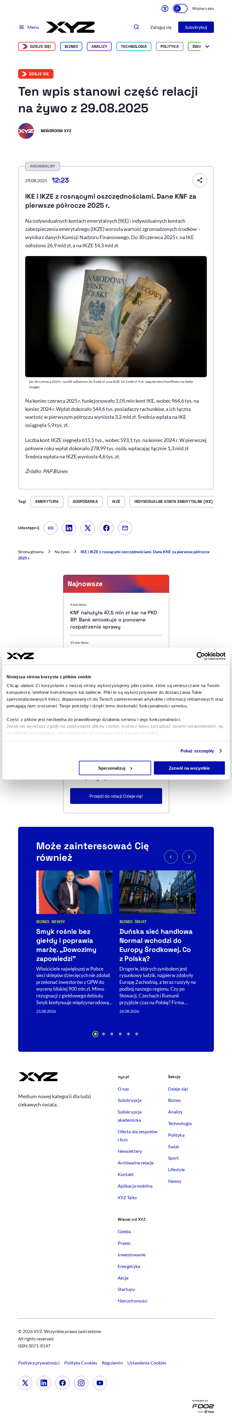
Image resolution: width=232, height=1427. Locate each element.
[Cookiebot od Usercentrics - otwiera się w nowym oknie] (200, 656)
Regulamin (112, 1362)
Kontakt (126, 1174)
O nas (123, 1088)
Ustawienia (146, 1362)
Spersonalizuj (111, 767)
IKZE (116, 501)
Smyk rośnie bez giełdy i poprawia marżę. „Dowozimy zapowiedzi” (66, 945)
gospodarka (85, 501)
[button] (95, 1034)
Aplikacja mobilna (135, 1185)
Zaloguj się (160, 27)
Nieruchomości (132, 1300)
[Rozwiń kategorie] (207, 46)
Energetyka (129, 1266)
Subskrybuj (196, 27)
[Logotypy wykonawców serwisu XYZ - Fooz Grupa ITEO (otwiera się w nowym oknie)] (203, 1408)
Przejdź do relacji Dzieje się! (116, 796)
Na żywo (62, 551)
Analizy (99, 46)
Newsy (58, 921)
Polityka (169, 46)
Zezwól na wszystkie (189, 767)
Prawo (124, 1243)
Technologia (134, 46)
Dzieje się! (40, 46)
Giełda (124, 1231)
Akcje (123, 1277)
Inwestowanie (131, 1254)
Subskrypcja (129, 1100)
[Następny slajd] (189, 857)
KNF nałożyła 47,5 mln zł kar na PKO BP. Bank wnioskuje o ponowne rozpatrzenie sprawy (113, 619)
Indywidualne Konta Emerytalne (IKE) (173, 501)
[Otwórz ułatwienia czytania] (165, 8)
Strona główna (31, 551)
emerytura (47, 501)
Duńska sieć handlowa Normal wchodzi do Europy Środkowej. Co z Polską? (156, 945)
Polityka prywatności (39, 1362)
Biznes (71, 46)
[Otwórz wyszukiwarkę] (136, 27)
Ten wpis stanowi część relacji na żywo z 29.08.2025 (108, 99)
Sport (173, 1157)
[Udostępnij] (200, 180)
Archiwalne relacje (136, 1162)
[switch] (180, 8)
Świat (198, 46)
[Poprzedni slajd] (171, 857)
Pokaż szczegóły (197, 750)
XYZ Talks (127, 1197)
